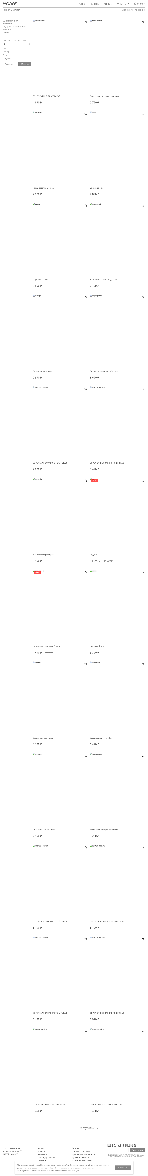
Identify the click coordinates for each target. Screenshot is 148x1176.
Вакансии (42, 1154)
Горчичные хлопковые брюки (46, 646)
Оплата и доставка (81, 1151)
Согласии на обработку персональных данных (125, 1157)
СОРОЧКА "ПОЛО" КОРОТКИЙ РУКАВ (50, 463)
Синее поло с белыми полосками (105, 96)
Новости (41, 1151)
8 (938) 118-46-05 (139, 3)
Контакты (108, 4)
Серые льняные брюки (43, 738)
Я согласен (122, 1168)
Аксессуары (8, 24)
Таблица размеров (46, 1157)
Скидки (6, 32)
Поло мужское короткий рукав (103, 371)
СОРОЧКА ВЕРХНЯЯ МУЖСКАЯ (46, 96)
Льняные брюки (97, 646)
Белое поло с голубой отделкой (104, 829)
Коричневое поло (41, 279)
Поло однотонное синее (44, 829)
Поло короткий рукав (42, 371)
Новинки (7, 29)
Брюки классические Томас (102, 738)
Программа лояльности (83, 1154)
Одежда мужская (10, 21)
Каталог (82, 4)
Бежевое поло (96, 188)
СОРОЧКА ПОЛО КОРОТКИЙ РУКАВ (49, 1104)
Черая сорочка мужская (43, 188)
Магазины (95, 4)
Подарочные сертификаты (15, 26)
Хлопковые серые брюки (44, 554)
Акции (40, 1148)
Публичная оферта (81, 1157)
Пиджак (93, 554)
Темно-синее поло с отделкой (103, 279)
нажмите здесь (74, 1170)
